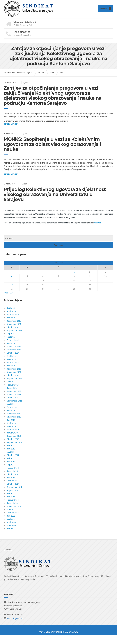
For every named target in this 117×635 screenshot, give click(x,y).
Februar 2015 (13, 480)
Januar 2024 (12, 365)
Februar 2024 (13, 362)
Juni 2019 (11, 420)
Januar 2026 (12, 317)
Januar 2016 (12, 471)
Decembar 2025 (14, 320)
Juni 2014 (11, 496)
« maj (6, 292)
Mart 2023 (11, 381)
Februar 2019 (13, 429)
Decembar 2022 (14, 391)
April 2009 (11, 522)
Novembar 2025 (14, 324)
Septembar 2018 (14, 442)
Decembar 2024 (14, 346)
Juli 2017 (10, 458)
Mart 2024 (11, 359)
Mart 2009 (11, 525)
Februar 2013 (13, 512)
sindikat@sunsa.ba (15, 618)
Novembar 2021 (14, 416)
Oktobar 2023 (13, 375)
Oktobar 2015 (13, 474)
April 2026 (11, 311)
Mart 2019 (11, 426)
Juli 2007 (10, 528)
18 (12, 284)
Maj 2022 (10, 404)
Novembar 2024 (14, 349)
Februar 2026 (13, 314)
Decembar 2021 (14, 413)
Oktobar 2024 (13, 352)
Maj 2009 (10, 519)
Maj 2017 (10, 464)
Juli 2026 (10, 308)
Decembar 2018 (14, 436)
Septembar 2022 (14, 400)
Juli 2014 (10, 493)
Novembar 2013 (14, 506)
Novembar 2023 (14, 372)
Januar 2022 (12, 410)
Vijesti (25, 82)
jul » (11, 292)
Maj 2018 (10, 452)
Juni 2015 (11, 477)
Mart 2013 (11, 509)
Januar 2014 (12, 503)
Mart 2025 (11, 336)
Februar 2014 (13, 499)
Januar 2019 (12, 432)
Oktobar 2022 (13, 397)
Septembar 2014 (14, 487)
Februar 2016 (13, 468)
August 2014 (12, 490)
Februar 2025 (13, 340)
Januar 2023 (12, 388)
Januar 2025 (12, 343)
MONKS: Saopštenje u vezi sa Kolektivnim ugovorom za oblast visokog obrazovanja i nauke (52, 144)
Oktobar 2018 (13, 439)
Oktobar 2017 (13, 455)
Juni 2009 (11, 515)
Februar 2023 (13, 384)
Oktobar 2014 (13, 483)
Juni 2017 (11, 461)
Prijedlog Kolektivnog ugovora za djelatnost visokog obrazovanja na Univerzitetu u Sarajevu (55, 194)
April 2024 (11, 356)
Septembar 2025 (14, 330)
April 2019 (11, 423)
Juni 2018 (11, 448)
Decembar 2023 (14, 368)
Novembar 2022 (14, 394)
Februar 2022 (13, 407)
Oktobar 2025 (13, 327)
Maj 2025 (10, 333)
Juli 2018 (10, 445)
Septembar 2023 (14, 378)
